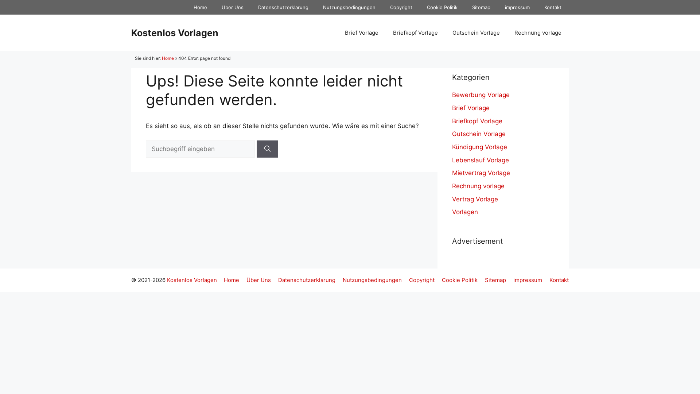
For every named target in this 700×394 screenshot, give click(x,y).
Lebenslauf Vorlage (480, 160)
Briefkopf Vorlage (415, 32)
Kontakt (552, 7)
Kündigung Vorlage (479, 147)
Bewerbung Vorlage (481, 94)
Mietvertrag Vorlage (481, 173)
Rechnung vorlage (537, 32)
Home (200, 7)
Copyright (401, 7)
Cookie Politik (442, 7)
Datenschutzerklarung (283, 7)
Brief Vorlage (361, 32)
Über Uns (233, 7)
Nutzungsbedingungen (349, 7)
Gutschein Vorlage (476, 32)
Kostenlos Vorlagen (174, 32)
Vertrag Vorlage (475, 199)
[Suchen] (267, 149)
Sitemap (481, 7)
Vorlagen (465, 212)
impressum (517, 7)
